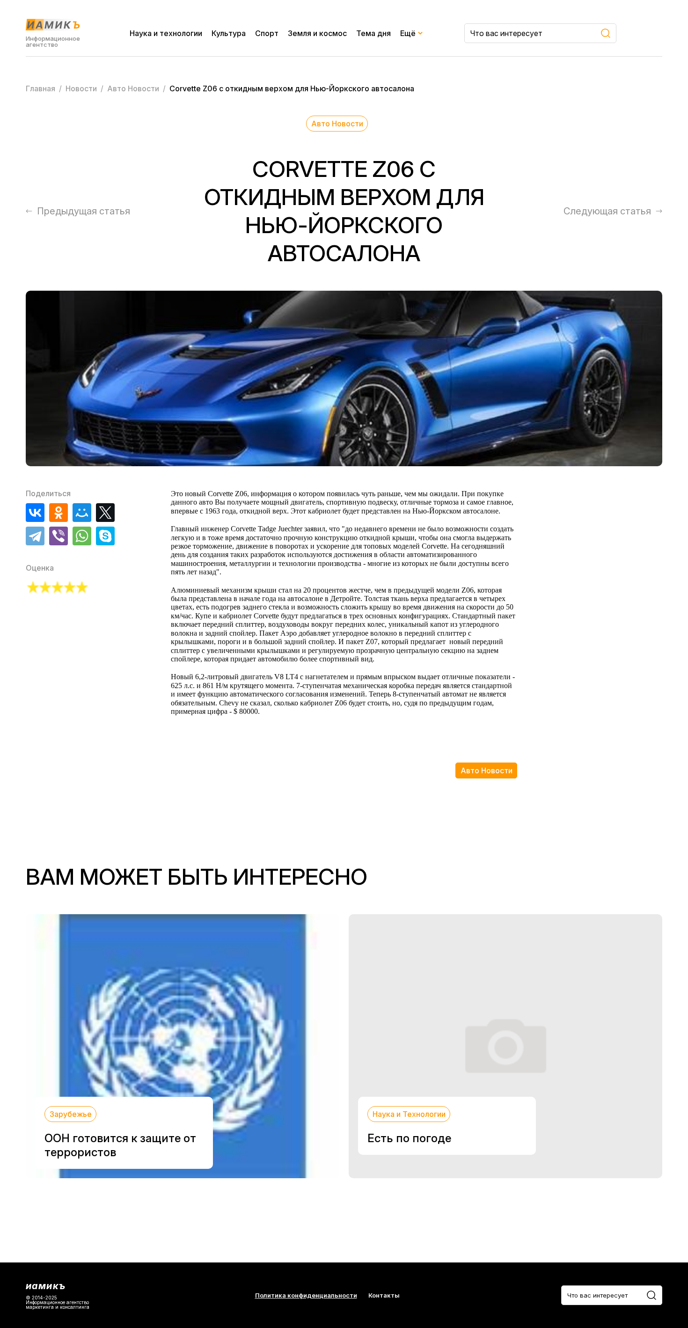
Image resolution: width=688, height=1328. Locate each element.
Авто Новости (337, 123)
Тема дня (373, 33)
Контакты (384, 1295)
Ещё (408, 33)
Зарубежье (71, 1114)
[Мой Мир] (82, 512)
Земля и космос (317, 33)
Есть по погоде (409, 1138)
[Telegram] (35, 536)
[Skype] (105, 536)
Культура (229, 33)
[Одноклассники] (58, 512)
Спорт (266, 33)
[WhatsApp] (82, 536)
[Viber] (58, 536)
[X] (105, 512)
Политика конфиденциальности (306, 1295)
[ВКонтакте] (35, 512)
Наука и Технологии (409, 1114)
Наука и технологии (166, 33)
